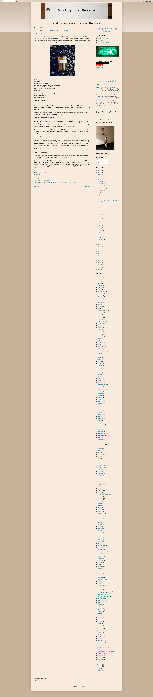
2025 (99, 170)
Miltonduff (100, 534)
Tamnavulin (100, 621)
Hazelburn (99, 460)
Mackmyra (100, 526)
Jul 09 (102, 218)
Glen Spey (99, 420)
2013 (99, 260)
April (100, 235)
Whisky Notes (100, 40)
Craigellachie (100, 372)
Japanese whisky (101, 482)
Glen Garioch (100, 408)
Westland (99, 649)
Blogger (83, 686)
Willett (99, 663)
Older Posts (88, 186)
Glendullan (100, 429)
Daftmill (99, 376)
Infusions (99, 475)
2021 (99, 179)
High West (99, 465)
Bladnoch (99, 327)
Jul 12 (102, 216)
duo (49, 38)
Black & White (100, 323)
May (100, 232)
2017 (99, 251)
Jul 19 (102, 209)
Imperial (99, 471)
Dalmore (99, 380)
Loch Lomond (100, 517)
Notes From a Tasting (102, 551)
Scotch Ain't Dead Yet (102, 585)
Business (99, 350)
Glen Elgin (99, 407)
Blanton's (99, 331)
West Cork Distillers (102, 647)
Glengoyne (100, 437)
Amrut (98, 281)
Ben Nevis (99, 312)
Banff (98, 308)
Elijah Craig (100, 397)
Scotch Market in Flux (102, 587)
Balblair (99, 298)
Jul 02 (102, 227)
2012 (99, 262)
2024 (99, 172)
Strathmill (99, 613)
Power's (99, 570)
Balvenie (99, 306)
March (100, 237)
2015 (99, 255)
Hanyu (99, 458)
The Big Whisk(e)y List (102, 38)
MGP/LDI (99, 522)
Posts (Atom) (43, 189)
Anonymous (99, 80)
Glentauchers (100, 448)
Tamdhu (99, 619)
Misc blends (100, 536)
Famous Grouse (101, 401)
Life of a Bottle (101, 509)
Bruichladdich (100, 342)
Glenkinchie (100, 439)
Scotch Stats (100, 589)
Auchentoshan (100, 291)
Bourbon (99, 334)
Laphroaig (100, 505)
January (101, 241)
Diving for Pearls (43, 178)
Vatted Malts (100, 640)
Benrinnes (99, 315)
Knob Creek (100, 496)
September (102, 188)
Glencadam (100, 427)
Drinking (44, 182)
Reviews (54, 182)
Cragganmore (100, 370)
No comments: (38, 180)
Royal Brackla (100, 577)
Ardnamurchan (101, 287)
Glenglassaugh (100, 435)
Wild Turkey (100, 661)
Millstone (99, 532)
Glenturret (99, 450)
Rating (36, 174)
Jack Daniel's (100, 479)
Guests (98, 452)
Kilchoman (100, 490)
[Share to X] (46, 180)
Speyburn (99, 604)
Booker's (99, 333)
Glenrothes (100, 446)
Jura (98, 486)
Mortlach (99, 543)
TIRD (98, 615)
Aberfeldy (99, 276)
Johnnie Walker (101, 484)
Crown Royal (100, 374)
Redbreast (99, 572)
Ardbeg (99, 283)
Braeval (99, 338)
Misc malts (100, 537)
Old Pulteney (100, 560)
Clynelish (99, 365)
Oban (98, 553)
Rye (98, 581)
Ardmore (99, 285)
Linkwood (99, 511)
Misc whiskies (100, 539)
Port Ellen (99, 568)
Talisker (99, 617)
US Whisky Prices (101, 638)
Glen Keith (99, 412)
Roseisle (99, 575)
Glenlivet (99, 441)
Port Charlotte (100, 566)
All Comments (101, 162)
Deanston (99, 386)
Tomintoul (99, 632)
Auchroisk (99, 293)
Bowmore (99, 336)
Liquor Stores (100, 513)
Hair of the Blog (101, 454)
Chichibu (99, 361)
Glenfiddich (100, 433)
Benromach (100, 317)
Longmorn (100, 518)
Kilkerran (99, 492)
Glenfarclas (100, 431)
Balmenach (100, 304)
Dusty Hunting (100, 393)
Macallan (99, 524)
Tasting (99, 623)
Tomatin (99, 630)
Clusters (39, 182)
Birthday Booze (101, 321)
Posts (99, 160)
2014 (99, 258)
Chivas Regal (100, 363)
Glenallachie (100, 424)
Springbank (100, 608)
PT (96, 100)
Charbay (99, 359)
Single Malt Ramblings (102, 596)
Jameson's (99, 481)
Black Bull (99, 325)
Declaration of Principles (103, 42)
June (100, 230)
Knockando (100, 498)
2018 (99, 249)
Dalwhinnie (100, 382)
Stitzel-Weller (100, 610)
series (58, 182)
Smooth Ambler (101, 600)
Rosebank (99, 573)
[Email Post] (53, 178)
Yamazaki (99, 666)
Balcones (99, 300)
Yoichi (98, 668)
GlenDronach (100, 422)
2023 (99, 174)
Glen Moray (100, 414)
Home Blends (100, 469)
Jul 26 (102, 199)
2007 (99, 269)
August (101, 190)
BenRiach (99, 314)
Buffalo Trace (100, 344)
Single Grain (100, 594)
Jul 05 (102, 223)
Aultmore (99, 295)
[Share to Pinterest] (49, 180)
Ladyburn (99, 501)
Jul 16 (102, 211)
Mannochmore (101, 528)
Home (62, 186)
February (101, 239)
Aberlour (99, 278)
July (100, 192)
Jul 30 (102, 194)
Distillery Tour (100, 389)
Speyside (99, 606)
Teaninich (99, 627)
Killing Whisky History (102, 494)
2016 (99, 253)
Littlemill (99, 515)
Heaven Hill (100, 462)
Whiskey (70, 182)
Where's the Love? (101, 653)
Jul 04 (102, 225)
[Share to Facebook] (48, 180)
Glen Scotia (100, 418)
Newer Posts (37, 186)
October (101, 185)
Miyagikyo (100, 541)
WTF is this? (100, 642)
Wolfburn (99, 665)
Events (99, 399)
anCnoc (99, 670)
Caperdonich (100, 355)
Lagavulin (99, 503)
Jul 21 (102, 207)
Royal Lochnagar (101, 579)
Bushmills (99, 348)
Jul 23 (102, 205)
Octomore (99, 555)
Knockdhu (99, 500)
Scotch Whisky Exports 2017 (104, 591)
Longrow (99, 520)
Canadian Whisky (101, 351)
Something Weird (101, 602)
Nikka (98, 547)
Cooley (99, 369)
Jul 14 (102, 214)
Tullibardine (100, 636)
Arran (98, 289)
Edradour (99, 395)
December (101, 181)
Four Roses (100, 405)
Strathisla (99, 611)
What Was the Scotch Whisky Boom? (106, 651)
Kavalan (99, 488)
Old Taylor (99, 562)
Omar (98, 564)
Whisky (74, 182)
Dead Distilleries (101, 384)
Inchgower (100, 473)
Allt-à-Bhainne (101, 279)
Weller (99, 646)
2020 (99, 244)
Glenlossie (99, 443)
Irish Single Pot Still (102, 477)
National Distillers (101, 545)
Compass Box (100, 367)
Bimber (99, 319)
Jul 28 (102, 196)
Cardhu (99, 357)
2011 (99, 264)
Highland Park (49, 182)
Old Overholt (100, 558)
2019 (99, 246)
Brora (98, 340)
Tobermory (100, 628)
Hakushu (99, 456)
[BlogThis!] (45, 180)
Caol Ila (99, 353)
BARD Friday (100, 296)
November (101, 183)
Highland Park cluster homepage (41, 33)
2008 (99, 267)
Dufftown (99, 391)
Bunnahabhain (100, 346)
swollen (45, 38)
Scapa (98, 583)
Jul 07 (102, 221)
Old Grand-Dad (101, 556)
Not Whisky (100, 549)
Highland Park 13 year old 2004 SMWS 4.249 (51, 30)
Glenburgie (100, 425)
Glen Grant (99, 410)
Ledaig (99, 507)
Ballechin (99, 302)
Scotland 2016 (100, 592)
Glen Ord (99, 416)
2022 (99, 177)
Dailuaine (99, 378)
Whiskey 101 (100, 657)
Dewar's (99, 388)
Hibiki (98, 463)
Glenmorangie (100, 444)
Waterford (99, 644)
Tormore (99, 634)
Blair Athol (100, 329)
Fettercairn (100, 403)
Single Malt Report (64, 182)
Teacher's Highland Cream (103, 625)
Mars (98, 530)
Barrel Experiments (102, 310)
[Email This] (43, 180)
